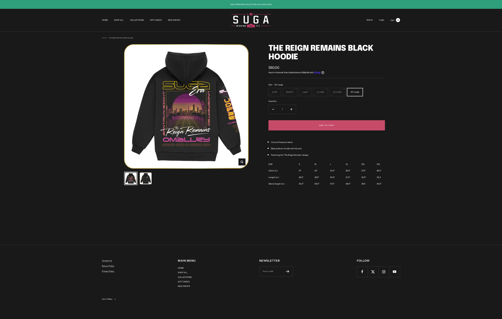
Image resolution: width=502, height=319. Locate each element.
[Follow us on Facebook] (362, 271)
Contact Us (107, 260)
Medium (289, 92)
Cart (394, 20)
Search (369, 20)
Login (381, 20)
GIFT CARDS (156, 20)
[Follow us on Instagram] (383, 271)
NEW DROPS (174, 20)
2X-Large (337, 92)
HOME (105, 20)
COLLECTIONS (137, 20)
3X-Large (355, 92)
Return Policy (108, 266)
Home (104, 38)
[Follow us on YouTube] (394, 271)
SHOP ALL (119, 20)
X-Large (320, 92)
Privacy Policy (108, 271)
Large (305, 92)
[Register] (287, 271)
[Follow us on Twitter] (373, 271)
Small (274, 92)
